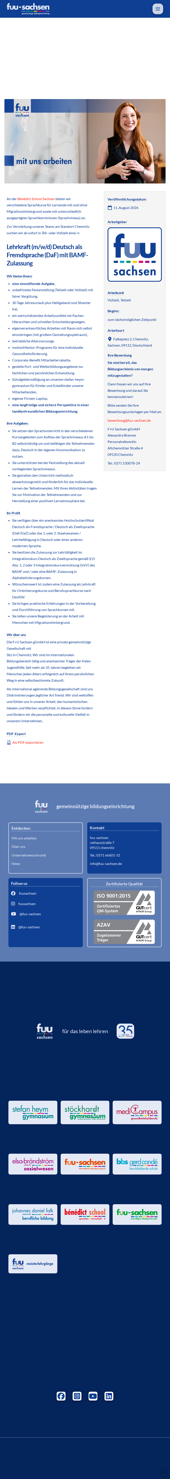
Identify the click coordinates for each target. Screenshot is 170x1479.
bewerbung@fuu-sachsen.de (129, 420)
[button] (158, 9)
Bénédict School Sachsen (36, 199)
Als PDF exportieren (27, 742)
